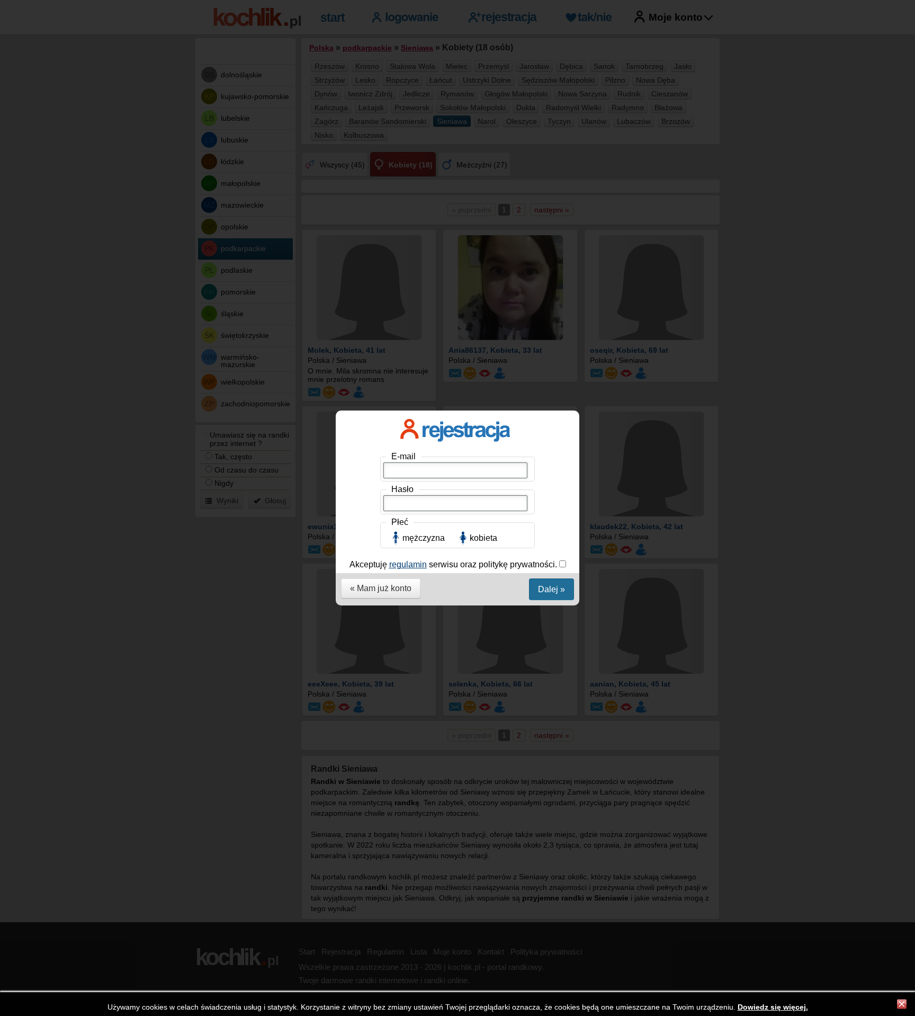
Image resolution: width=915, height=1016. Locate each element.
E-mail (403, 456)
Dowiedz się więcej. (773, 1007)
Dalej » (551, 589)
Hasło (402, 489)
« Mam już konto (380, 588)
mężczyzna (423, 537)
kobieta (483, 537)
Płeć (399, 522)
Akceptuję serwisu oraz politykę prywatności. (454, 564)
